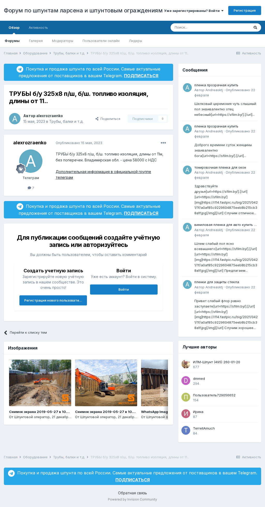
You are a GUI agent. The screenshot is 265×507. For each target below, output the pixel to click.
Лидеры (135, 41)
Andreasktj (214, 90)
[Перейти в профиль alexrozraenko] (14, 118)
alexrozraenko (49, 115)
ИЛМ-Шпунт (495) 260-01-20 (216, 362)
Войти (124, 289)
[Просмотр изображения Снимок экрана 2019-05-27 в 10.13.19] (106, 383)
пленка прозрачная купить (216, 85)
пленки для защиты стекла (216, 282)
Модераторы (62, 41)
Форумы (12, 41)
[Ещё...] (163, 143)
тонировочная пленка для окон (220, 167)
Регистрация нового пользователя (53, 300)
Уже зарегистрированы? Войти (192, 11)
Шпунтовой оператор (32, 417)
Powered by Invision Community (132, 499)
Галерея (36, 41)
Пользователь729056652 (214, 395)
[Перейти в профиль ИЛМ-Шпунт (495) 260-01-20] (185, 364)
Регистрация (245, 10)
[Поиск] (255, 27)
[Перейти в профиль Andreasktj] (187, 87)
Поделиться (109, 119)
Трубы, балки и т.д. (66, 121)
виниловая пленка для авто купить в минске (225, 225)
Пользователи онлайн (101, 41)
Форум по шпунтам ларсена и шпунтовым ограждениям (83, 10)
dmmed (199, 378)
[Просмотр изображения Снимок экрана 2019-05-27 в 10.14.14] (40, 383)
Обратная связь (132, 493)
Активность (38, 27)
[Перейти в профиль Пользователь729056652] (185, 397)
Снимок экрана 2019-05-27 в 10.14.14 (42, 412)
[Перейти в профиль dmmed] (185, 380)
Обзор (14, 27)
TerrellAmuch (204, 428)
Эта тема (235, 27)
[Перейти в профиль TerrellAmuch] (185, 430)
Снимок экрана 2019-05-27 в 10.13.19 (108, 412)
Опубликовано (79, 143)
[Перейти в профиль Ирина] (185, 413)
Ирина (198, 412)
